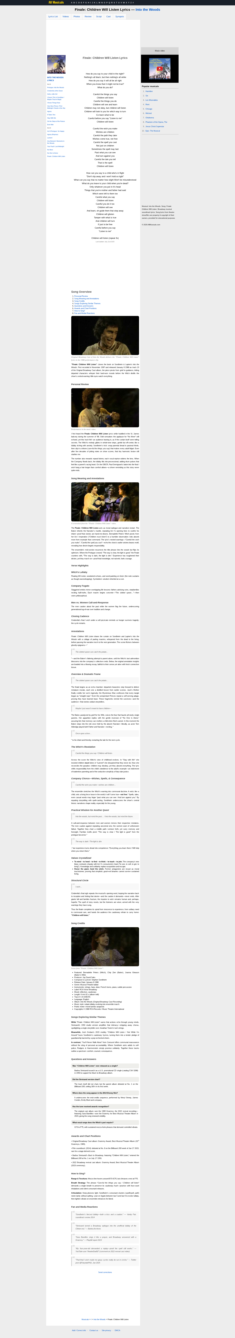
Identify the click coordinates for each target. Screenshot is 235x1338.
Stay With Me (51, 118)
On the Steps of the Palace (56, 121)
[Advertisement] (93, 38)
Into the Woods (148, 9)
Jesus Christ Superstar (155, 126)
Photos (77, 16)
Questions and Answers (83, 306)
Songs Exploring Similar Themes (87, 303)
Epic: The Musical (153, 131)
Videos (66, 16)
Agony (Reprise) (52, 134)
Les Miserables (152, 100)
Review (88, 16)
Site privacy (106, 1330)
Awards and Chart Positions (85, 308)
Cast (108, 16)
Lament (49, 138)
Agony (49, 111)
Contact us (93, 1330)
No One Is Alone (52, 153)
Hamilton (149, 91)
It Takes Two (51, 115)
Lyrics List (53, 16)
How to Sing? (79, 311)
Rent (147, 104)
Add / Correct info (79, 1330)
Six (147, 96)
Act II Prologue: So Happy (55, 131)
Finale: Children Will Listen (56, 156)
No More (50, 150)
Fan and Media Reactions (84, 313)
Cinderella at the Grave (55, 91)
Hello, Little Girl (52, 94)
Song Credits (79, 301)
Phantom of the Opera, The (156, 122)
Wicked (149, 113)
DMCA (117, 1330)
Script (99, 16)
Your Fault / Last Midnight (55, 146)
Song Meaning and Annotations (86, 299)
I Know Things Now (53, 103)
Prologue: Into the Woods (55, 87)
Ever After (50, 124)
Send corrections (105, 1272)
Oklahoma (150, 118)
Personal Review (81, 296)
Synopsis (119, 16)
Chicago (149, 109)
